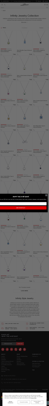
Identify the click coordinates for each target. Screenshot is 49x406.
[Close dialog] (46, 195)
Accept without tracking (37, 402)
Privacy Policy (33, 398)
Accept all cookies (24, 402)
